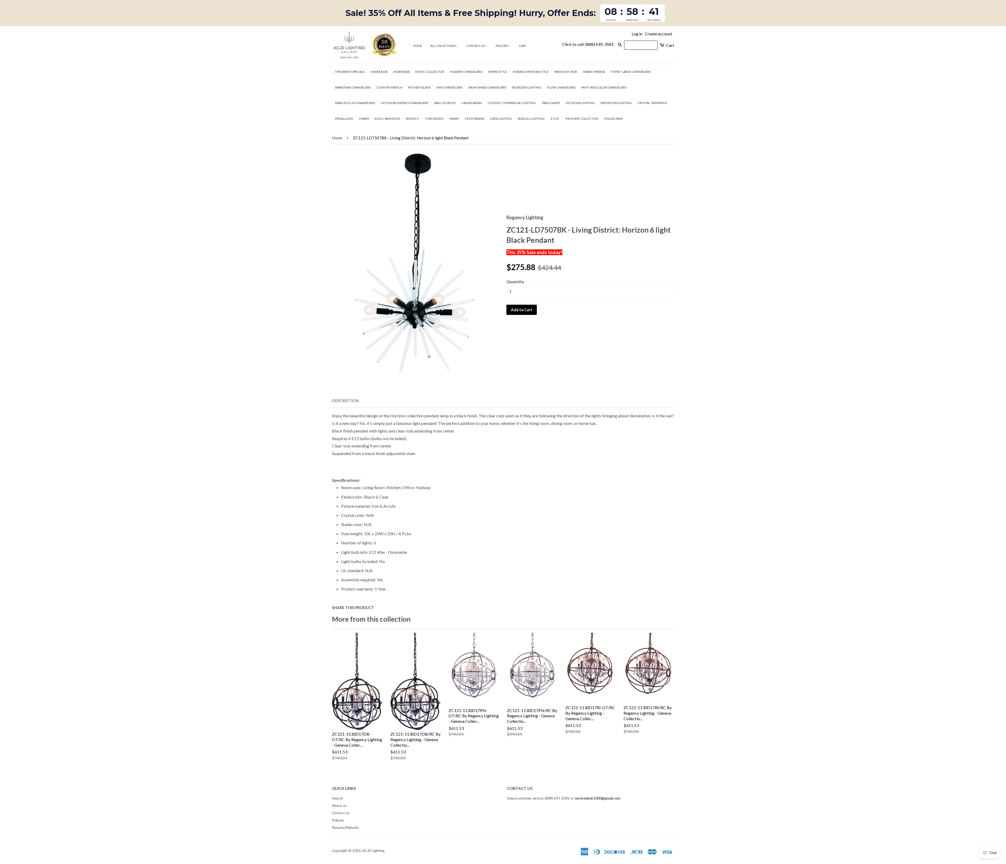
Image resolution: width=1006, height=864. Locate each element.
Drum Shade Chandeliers (487, 87)
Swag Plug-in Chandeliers (355, 103)
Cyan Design (434, 118)
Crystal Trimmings (652, 103)
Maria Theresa (594, 71)
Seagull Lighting (531, 118)
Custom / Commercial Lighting (512, 103)
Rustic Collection (429, 71)
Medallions (344, 118)
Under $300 (401, 71)
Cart (523, 45)
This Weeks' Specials (350, 71)
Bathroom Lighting (616, 103)
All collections (443, 45)
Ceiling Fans (613, 118)
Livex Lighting (501, 118)
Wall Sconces (445, 103)
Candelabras (471, 103)
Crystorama (474, 118)
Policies (502, 45)
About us (339, 805)
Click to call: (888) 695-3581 (588, 44)
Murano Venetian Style (531, 71)
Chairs (364, 118)
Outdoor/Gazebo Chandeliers (404, 103)
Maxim (454, 118)
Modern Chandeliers (466, 71)
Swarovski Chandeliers (353, 87)
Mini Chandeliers (449, 87)
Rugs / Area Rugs (387, 118)
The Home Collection (581, 118)
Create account (658, 33)
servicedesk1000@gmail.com (597, 798)
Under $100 (379, 71)
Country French (389, 87)
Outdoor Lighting (580, 103)
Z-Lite (554, 118)
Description (345, 400)
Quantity (515, 281)
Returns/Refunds (345, 827)
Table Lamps (551, 103)
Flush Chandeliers (561, 87)
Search (337, 798)
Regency (412, 118)
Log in (637, 33)
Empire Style (497, 71)
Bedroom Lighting (526, 87)
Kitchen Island (419, 87)
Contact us (476, 45)
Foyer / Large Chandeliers (631, 71)
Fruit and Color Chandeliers (603, 87)
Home (417, 45)
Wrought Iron (565, 71)
